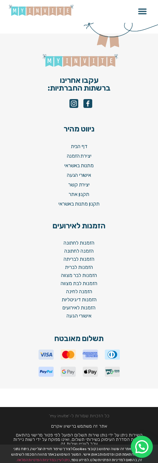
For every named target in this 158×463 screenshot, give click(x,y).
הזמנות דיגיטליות (79, 300)
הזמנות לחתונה (79, 243)
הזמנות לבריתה (79, 259)
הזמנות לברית (79, 267)
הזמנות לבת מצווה (79, 283)
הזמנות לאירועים (79, 308)
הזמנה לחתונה (79, 251)
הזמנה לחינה (79, 291)
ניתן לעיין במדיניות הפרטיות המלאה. (43, 460)
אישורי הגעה (79, 316)
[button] (143, 11)
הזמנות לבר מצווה (79, 275)
